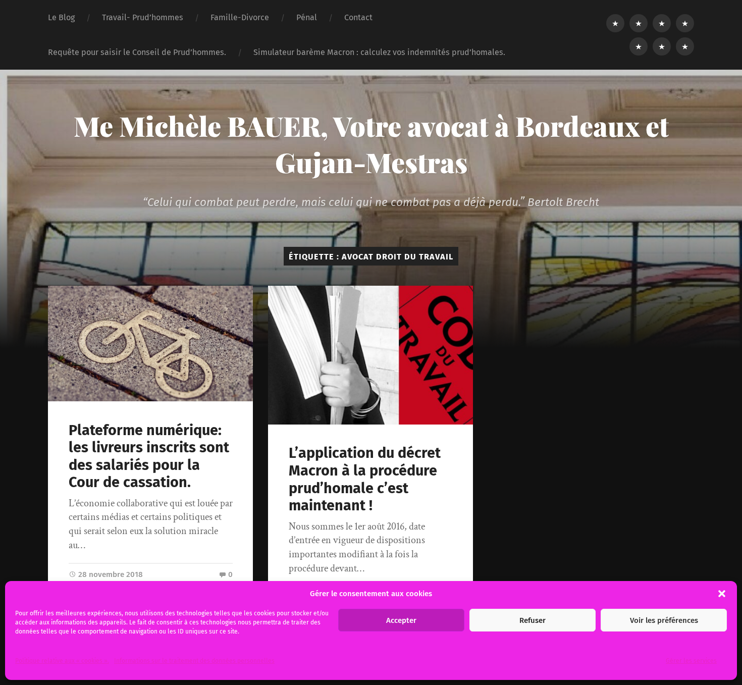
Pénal (306, 17)
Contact (358, 17)
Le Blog (61, 17)
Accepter (401, 620)
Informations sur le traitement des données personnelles (194, 660)
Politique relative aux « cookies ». (62, 660)
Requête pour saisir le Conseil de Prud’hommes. (137, 52)
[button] (722, 594)
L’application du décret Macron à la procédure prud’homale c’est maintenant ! (365, 479)
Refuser (532, 620)
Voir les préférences (664, 620)
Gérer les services (691, 660)
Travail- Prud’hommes (142, 17)
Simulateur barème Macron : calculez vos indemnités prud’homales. (379, 52)
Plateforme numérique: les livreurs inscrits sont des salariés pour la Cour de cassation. (149, 456)
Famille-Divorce (239, 17)
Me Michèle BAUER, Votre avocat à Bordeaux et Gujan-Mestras (371, 144)
